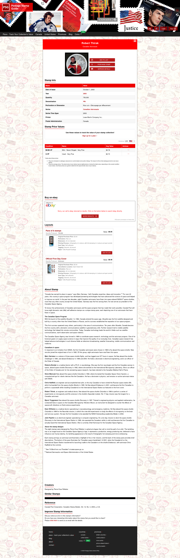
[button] (128, 150)
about (51, 541)
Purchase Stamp (104, 64)
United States (50, 34)
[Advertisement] (90, 181)
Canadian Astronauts (91, 109)
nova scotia (99, 540)
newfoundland (100, 538)
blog (50, 538)
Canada (39, 34)
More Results (88, 216)
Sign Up (173, 28)
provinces (97, 532)
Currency (121, 141)
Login (164, 28)
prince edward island (102, 543)
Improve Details (104, 69)
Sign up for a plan (89, 136)
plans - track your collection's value (61, 535)
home (51, 532)
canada (83, 535)
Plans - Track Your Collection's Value (18, 34)
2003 (85, 93)
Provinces (62, 34)
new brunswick (100, 546)
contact (51, 545)
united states (84, 538)
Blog (70, 34)
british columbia (101, 535)
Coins (78, 34)
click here (53, 520)
